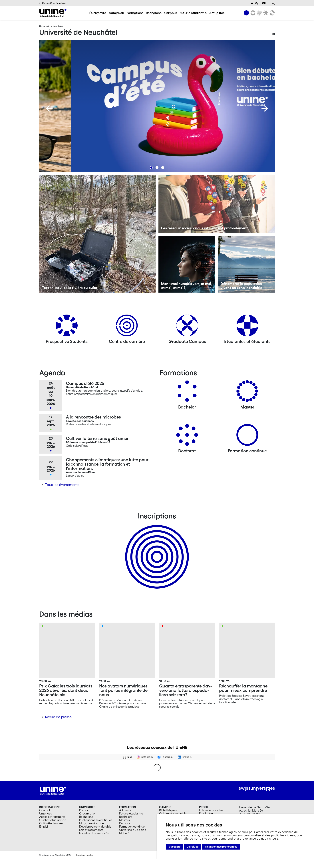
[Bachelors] (187, 392)
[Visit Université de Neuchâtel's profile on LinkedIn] (105, 770)
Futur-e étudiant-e (193, 13)
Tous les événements (62, 485)
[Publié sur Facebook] (90, 770)
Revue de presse (58, 717)
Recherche (154, 13)
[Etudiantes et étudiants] (247, 326)
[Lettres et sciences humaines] (252, 12)
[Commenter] (169, 793)
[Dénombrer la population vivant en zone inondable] (246, 264)
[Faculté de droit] (265, 12)
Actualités (216, 13)
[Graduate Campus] (187, 326)
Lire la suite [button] (48, 786)
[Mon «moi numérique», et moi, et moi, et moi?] (186, 264)
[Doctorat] (187, 436)
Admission (116, 13)
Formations (135, 13)
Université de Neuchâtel (54, 3)
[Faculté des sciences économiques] (271, 12)
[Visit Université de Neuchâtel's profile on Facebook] (45, 770)
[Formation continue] (247, 436)
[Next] (264, 108)
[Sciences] (258, 12)
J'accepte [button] (174, 846)
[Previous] (49, 108)
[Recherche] (273, 3)
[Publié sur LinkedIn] (150, 770)
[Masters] (247, 392)
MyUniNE (260, 3)
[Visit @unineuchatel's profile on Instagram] (45, 807)
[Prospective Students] (67, 326)
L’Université (97, 13)
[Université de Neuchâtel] (53, 13)
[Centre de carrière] (127, 326)
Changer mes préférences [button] (221, 846)
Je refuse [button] (192, 846)
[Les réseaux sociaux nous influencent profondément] (216, 204)
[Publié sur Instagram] (90, 807)
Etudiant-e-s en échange (156, 550)
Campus (170, 13)
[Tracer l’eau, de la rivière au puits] (97, 234)
